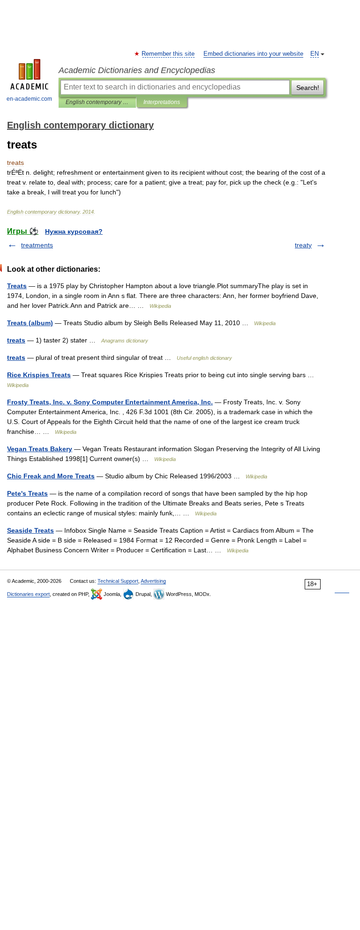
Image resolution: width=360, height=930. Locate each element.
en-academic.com (29, 99)
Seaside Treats (30, 530)
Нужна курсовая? (74, 231)
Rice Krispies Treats (39, 375)
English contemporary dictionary (97, 102)
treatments (37, 245)
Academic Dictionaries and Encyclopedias (137, 70)
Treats (17, 286)
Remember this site (168, 54)
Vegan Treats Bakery (39, 449)
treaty (303, 245)
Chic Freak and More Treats (51, 476)
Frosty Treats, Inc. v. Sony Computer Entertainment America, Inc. (110, 402)
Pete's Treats (27, 493)
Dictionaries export (28, 594)
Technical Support (118, 581)
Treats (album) (30, 323)
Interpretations (161, 102)
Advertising (153, 581)
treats (16, 340)
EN (314, 54)
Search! (307, 87)
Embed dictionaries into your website (253, 54)
